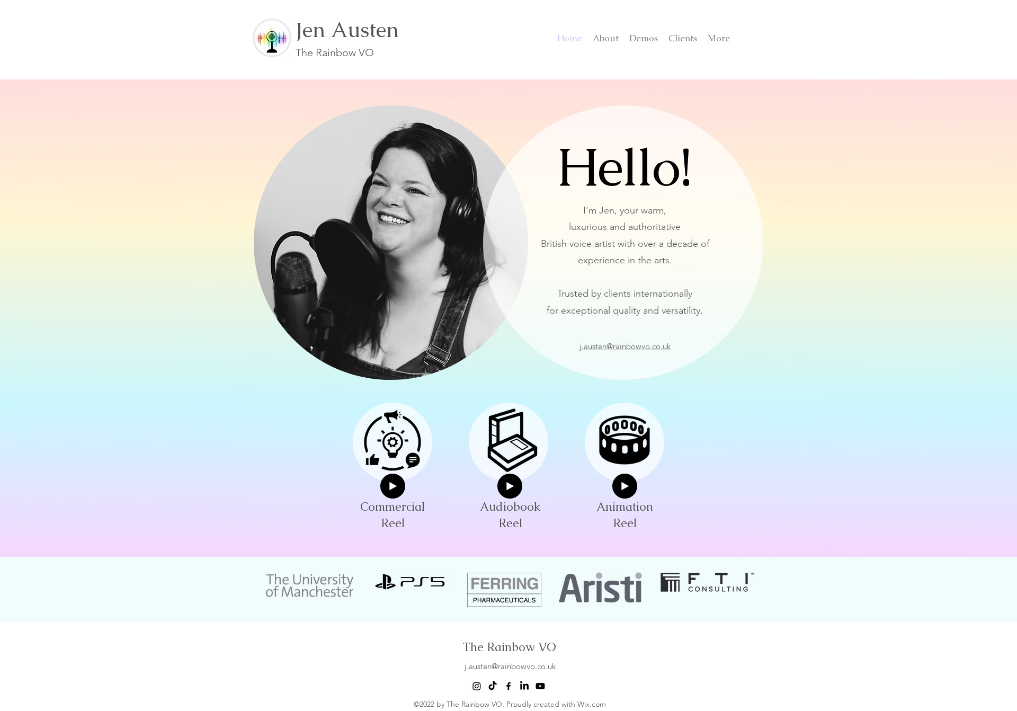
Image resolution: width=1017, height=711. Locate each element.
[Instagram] (476, 686)
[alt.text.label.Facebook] (508, 686)
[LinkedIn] (524, 686)
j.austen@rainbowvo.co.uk (510, 666)
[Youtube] (540, 686)
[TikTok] (492, 686)
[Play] (392, 486)
